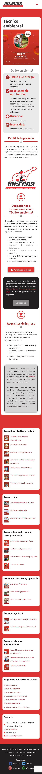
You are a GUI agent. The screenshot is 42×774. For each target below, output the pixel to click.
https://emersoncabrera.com (20, 755)
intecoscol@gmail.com (14, 736)
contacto (31, 377)
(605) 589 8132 (11, 729)
